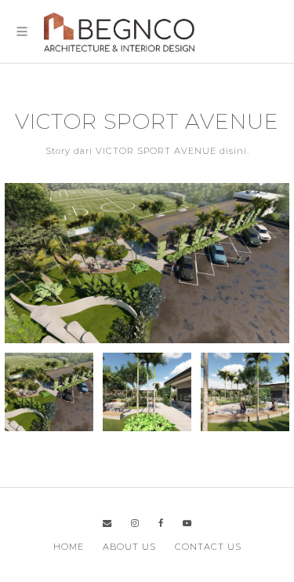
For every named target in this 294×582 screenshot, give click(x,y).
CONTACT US (208, 546)
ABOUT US (129, 546)
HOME (68, 546)
